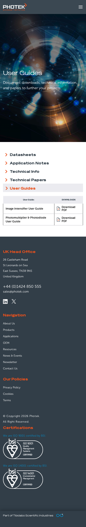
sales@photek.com (16, 291)
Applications (10, 336)
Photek (34, 416)
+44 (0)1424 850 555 (22, 286)
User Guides (23, 188)
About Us (9, 323)
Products (8, 330)
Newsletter (10, 362)
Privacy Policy (11, 387)
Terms (7, 400)
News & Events (12, 355)
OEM (6, 343)
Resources (9, 349)
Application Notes (29, 162)
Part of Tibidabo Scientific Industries (28, 516)
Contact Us (10, 368)
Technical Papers (28, 179)
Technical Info (24, 171)
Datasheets (23, 154)
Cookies (8, 394)
